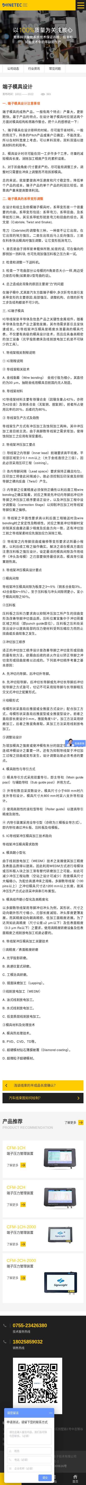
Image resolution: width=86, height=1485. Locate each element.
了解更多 (70, 1122)
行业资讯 (34, 68)
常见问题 (55, 68)
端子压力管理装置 (20, 1150)
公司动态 (13, 68)
